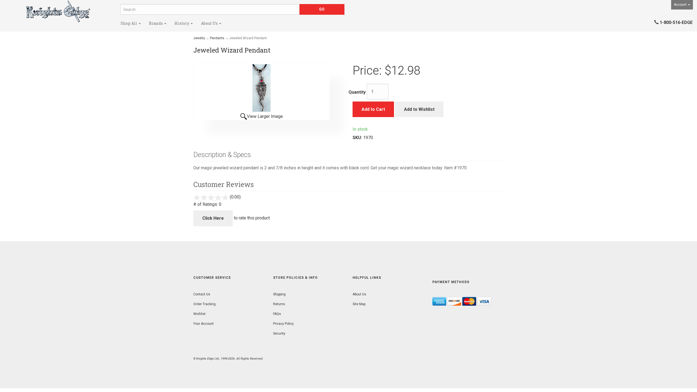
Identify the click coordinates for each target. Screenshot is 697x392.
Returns (279, 304)
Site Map (359, 304)
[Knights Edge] (58, 11)
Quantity (357, 92)
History (182, 23)
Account (680, 5)
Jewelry (199, 38)
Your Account (203, 324)
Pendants (217, 38)
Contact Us (201, 294)
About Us (210, 23)
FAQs (277, 314)
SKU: (358, 137)
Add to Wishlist (419, 109)
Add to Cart (373, 109)
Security (279, 333)
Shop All (129, 23)
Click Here (213, 218)
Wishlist (199, 314)
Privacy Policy (283, 324)
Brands (156, 23)
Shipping (279, 294)
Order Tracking (204, 304)
